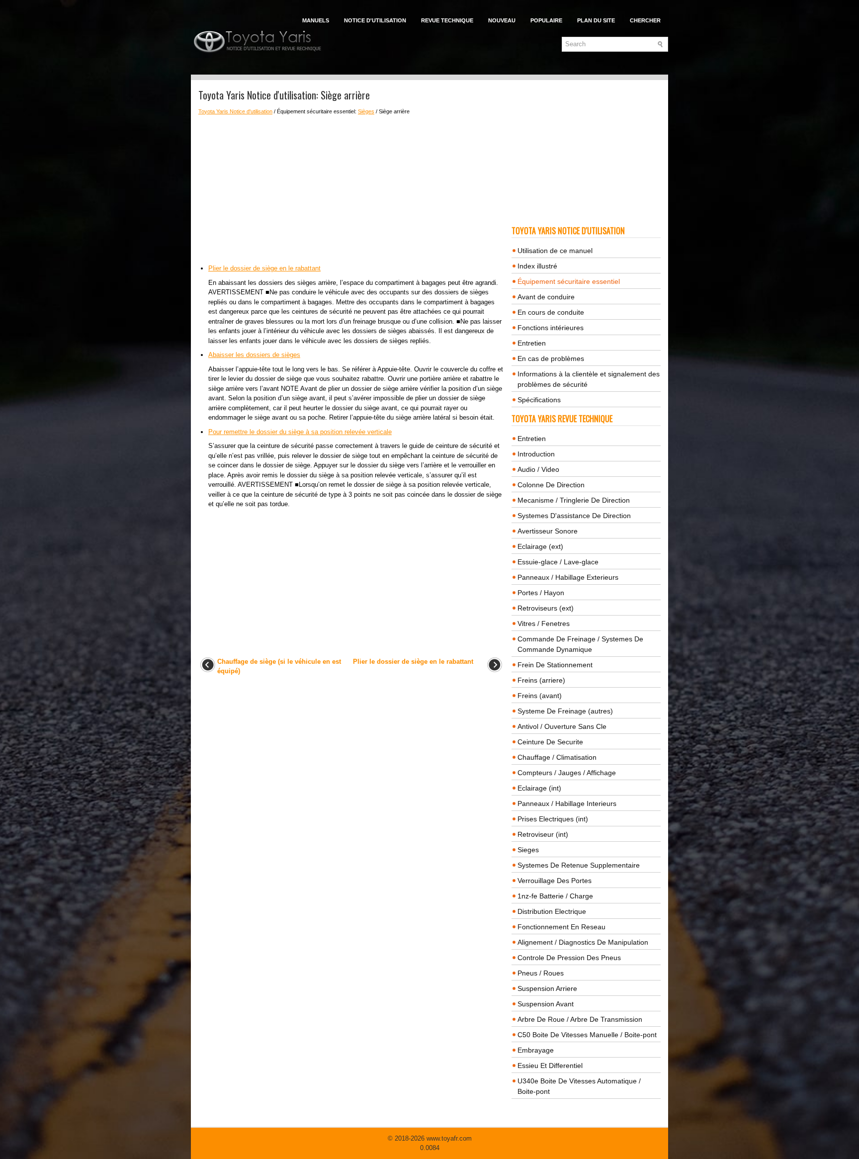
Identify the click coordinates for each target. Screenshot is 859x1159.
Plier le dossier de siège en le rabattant (264, 268)
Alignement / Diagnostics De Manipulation (582, 942)
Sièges (366, 111)
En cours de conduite (550, 312)
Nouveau (501, 20)
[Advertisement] (351, 189)
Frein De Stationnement (555, 665)
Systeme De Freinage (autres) (565, 711)
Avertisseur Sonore (547, 531)
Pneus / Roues (540, 973)
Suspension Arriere (547, 988)
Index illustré (537, 266)
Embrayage (535, 1050)
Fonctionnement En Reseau (561, 927)
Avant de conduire (546, 297)
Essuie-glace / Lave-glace (558, 562)
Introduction (536, 454)
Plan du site (596, 20)
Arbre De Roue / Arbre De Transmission (579, 1019)
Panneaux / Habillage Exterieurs (567, 577)
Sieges (528, 850)
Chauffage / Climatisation (557, 757)
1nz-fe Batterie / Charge (555, 896)
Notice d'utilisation (375, 20)
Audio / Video (538, 469)
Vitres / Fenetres (543, 623)
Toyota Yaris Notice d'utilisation (235, 111)
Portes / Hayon (540, 593)
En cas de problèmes (550, 358)
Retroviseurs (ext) (545, 608)
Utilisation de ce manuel (555, 251)
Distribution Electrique (551, 911)
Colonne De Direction (551, 485)
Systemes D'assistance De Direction (574, 516)
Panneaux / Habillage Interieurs (566, 803)
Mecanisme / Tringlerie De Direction (573, 500)
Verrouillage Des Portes (554, 881)
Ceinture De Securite (550, 742)
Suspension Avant (545, 1004)
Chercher (645, 20)
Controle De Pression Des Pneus (569, 958)
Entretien (531, 343)
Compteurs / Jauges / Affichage (566, 773)
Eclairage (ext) (540, 546)
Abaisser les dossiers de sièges (254, 354)
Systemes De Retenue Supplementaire (578, 865)
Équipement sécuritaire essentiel (568, 281)
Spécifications (539, 400)
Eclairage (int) (539, 788)
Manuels (315, 20)
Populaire (546, 20)
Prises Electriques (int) (552, 819)
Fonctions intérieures (550, 328)
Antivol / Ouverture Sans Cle (561, 726)
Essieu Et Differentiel (550, 1066)
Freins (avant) (539, 696)
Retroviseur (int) (542, 834)
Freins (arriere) (541, 680)
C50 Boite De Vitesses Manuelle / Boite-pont (587, 1035)
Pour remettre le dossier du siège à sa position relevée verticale (300, 432)
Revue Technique (447, 20)
